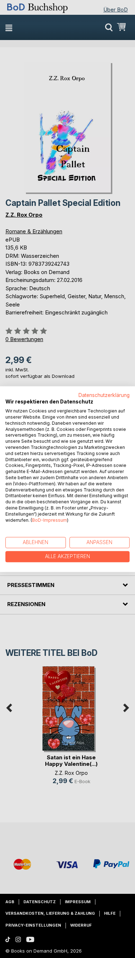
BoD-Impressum (49, 520)
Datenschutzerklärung (104, 395)
